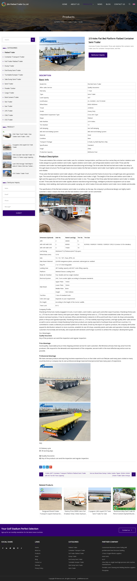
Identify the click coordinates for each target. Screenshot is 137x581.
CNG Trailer (9, 115)
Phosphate (105, 570)
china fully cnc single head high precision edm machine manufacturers (118, 563)
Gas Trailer (8, 106)
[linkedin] (6, 548)
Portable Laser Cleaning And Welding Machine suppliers (118, 567)
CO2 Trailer (9, 120)
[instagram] (17, 548)
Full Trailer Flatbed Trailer (14, 61)
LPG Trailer (9, 111)
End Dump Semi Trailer (13, 70)
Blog (108, 4)
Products (87, 4)
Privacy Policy (39, 568)
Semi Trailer (9, 84)
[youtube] (14, 548)
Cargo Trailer (9, 93)
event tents (105, 556)
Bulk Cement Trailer (12, 97)
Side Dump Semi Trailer (13, 79)
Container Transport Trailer (14, 57)
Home (64, 4)
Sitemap (37, 565)
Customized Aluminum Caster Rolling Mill (114, 547)
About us (75, 4)
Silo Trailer (8, 102)
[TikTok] (21, 548)
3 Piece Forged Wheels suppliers (112, 553)
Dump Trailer (9, 66)
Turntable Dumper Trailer (14, 75)
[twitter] (10, 548)
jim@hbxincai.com (82, 578)
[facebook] (2, 548)
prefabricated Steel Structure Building (113, 550)
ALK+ (103, 559)
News (99, 4)
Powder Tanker (10, 88)
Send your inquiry (98, 55)
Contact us (119, 4)
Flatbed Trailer (72, 22)
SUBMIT (19, 213)
